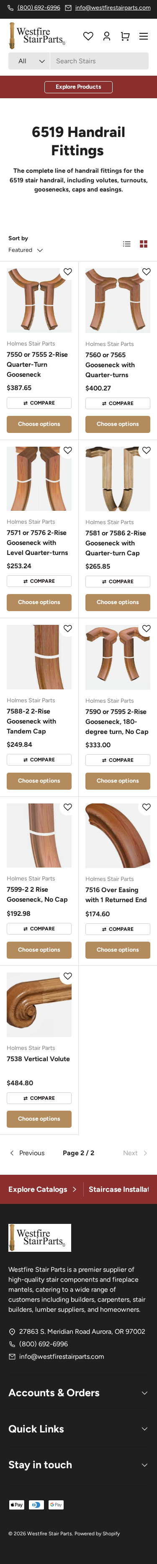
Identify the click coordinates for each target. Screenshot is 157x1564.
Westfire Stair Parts (49, 1534)
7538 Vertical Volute (38, 1059)
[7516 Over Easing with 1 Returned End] (118, 835)
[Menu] (143, 36)
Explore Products (78, 86)
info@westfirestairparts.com (61, 1356)
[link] (125, 1153)
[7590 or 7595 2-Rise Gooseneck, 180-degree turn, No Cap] (118, 657)
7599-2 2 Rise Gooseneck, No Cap (37, 894)
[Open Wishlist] (88, 36)
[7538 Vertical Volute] (39, 1004)
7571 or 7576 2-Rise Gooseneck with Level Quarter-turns (37, 543)
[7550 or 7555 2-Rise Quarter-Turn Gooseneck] (39, 300)
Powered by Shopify (97, 1534)
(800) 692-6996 (43, 1344)
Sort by (18, 238)
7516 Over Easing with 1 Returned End (116, 895)
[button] (125, 36)
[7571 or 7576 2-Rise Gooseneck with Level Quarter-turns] (39, 479)
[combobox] (78, 61)
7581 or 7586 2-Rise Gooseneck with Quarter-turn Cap (115, 543)
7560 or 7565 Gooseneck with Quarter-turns (110, 365)
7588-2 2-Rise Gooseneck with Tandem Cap (31, 721)
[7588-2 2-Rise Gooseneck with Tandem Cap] (39, 657)
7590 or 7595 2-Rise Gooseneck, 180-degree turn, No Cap (117, 722)
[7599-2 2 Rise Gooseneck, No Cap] (39, 835)
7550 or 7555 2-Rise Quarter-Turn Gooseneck (37, 364)
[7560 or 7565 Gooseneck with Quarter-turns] (118, 300)
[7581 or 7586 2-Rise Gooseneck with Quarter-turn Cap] (118, 479)
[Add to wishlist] (67, 272)
